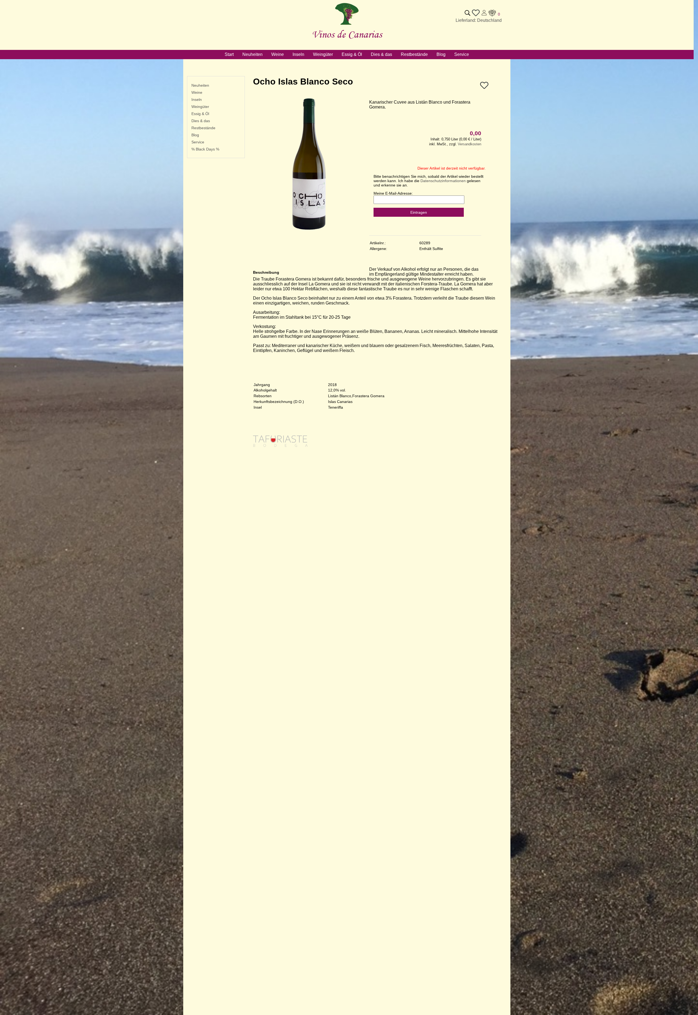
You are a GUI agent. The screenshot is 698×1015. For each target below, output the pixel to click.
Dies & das (200, 121)
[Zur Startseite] (346, 25)
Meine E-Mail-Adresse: (393, 193)
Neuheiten (200, 85)
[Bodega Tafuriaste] (280, 467)
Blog (195, 135)
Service (197, 142)
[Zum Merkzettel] (476, 15)
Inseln (196, 99)
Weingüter (200, 106)
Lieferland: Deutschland (479, 20)
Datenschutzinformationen (443, 181)
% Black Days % (205, 149)
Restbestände (203, 128)
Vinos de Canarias (347, 34)
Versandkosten (469, 144)
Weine (196, 92)
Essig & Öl (200, 114)
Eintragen (418, 212)
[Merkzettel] (484, 88)
